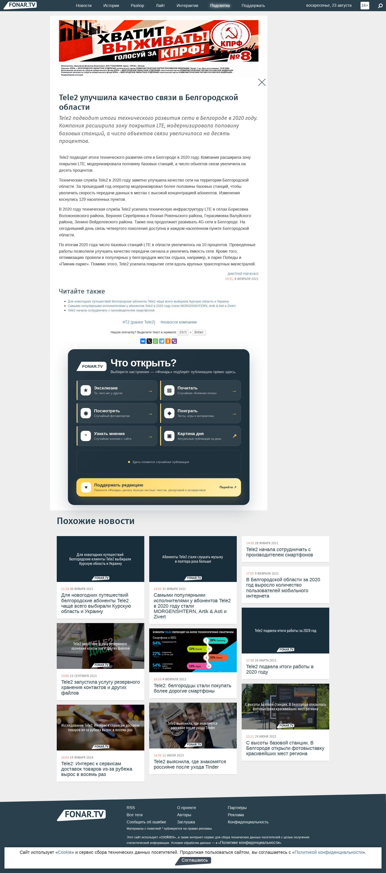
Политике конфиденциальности (249, 842)
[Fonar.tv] (20, 5)
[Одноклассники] (168, 341)
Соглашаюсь (195, 860)
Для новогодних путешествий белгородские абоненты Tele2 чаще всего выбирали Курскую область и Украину (148, 301)
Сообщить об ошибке (146, 822)
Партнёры (237, 807)
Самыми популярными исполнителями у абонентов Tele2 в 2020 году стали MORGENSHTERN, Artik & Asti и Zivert (151, 306)
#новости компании (179, 322)
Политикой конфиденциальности (329, 852)
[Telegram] (161, 341)
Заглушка (186, 822)
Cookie (64, 852)
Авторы (184, 815)
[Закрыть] (262, 82)
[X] (149, 341)
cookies (167, 837)
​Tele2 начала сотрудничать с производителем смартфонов (111, 310)
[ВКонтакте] (143, 341)
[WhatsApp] (155, 341)
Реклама (236, 815)
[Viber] (174, 341)
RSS (131, 807)
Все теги (135, 815)
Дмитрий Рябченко (243, 274)
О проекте (186, 807)
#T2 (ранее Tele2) (139, 322)
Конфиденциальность (248, 822)
